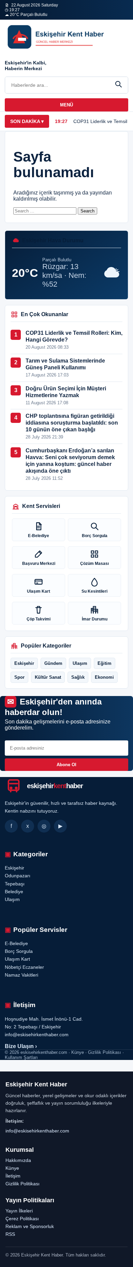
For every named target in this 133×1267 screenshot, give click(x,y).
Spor (19, 677)
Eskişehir (24, 663)
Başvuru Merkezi (38, 563)
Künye (12, 1168)
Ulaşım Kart (38, 591)
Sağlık (78, 677)
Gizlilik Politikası (22, 1183)
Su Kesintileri (94, 591)
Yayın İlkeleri (19, 1210)
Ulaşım (80, 663)
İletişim (12, 1176)
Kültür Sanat (48, 677)
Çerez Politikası (22, 1218)
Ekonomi (104, 677)
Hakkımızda (18, 1160)
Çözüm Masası (94, 563)
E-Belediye (38, 535)
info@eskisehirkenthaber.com (37, 1130)
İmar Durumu (94, 619)
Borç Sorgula (94, 535)
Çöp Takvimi (38, 619)
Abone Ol (66, 764)
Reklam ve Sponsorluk (29, 1226)
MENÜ (66, 104)
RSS (10, 1234)
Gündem (53, 663)
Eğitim (105, 663)
